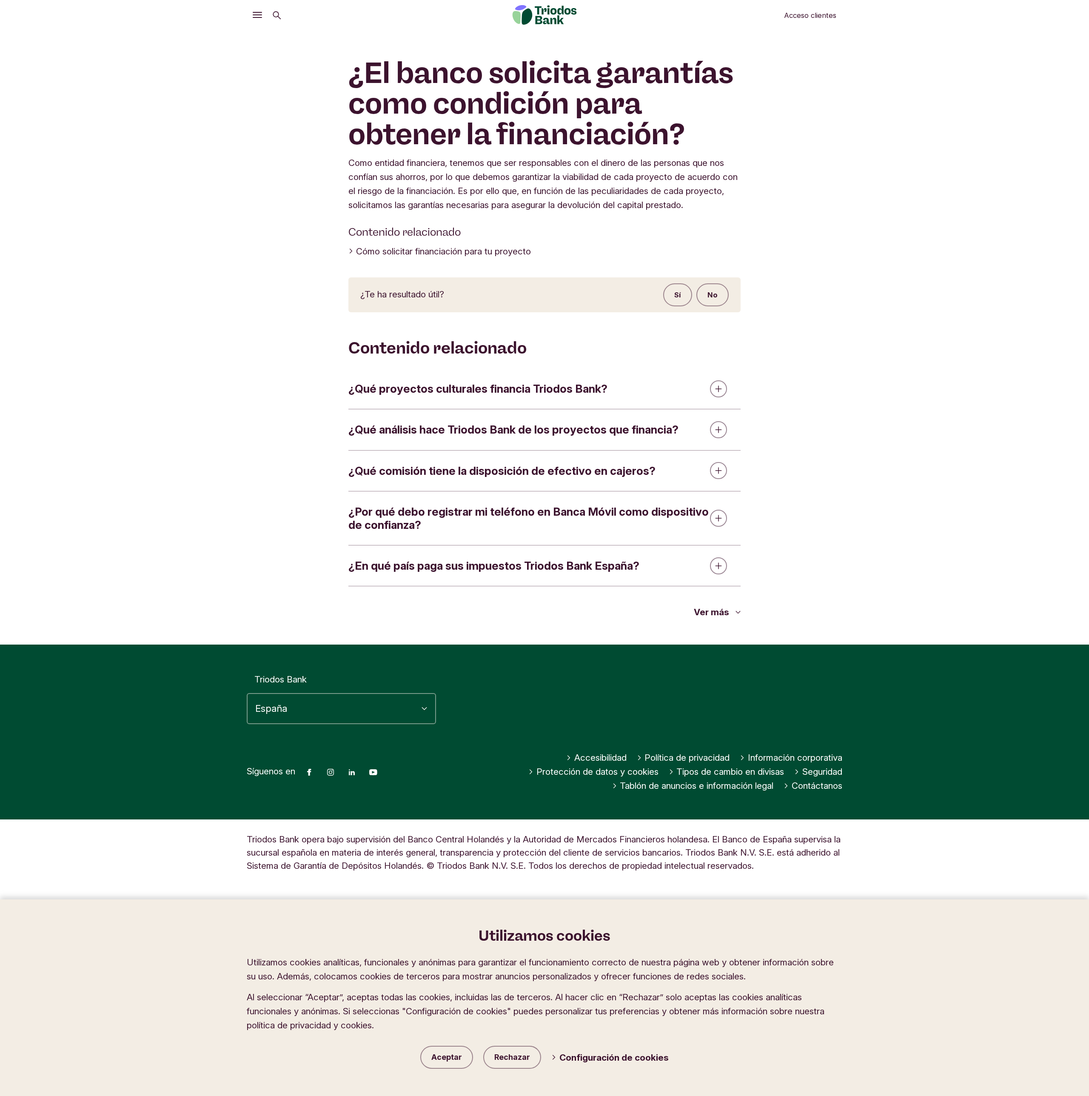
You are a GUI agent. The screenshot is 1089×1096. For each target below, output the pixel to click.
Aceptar (446, 1057)
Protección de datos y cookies (597, 771)
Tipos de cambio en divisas (730, 771)
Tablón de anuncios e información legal (696, 785)
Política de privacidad (687, 757)
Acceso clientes (810, 15)
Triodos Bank (280, 679)
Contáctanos (817, 785)
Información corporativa (795, 757)
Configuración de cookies (614, 1057)
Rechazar (512, 1057)
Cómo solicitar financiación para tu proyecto (443, 251)
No (712, 295)
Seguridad (822, 771)
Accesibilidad (600, 757)
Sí (677, 295)
